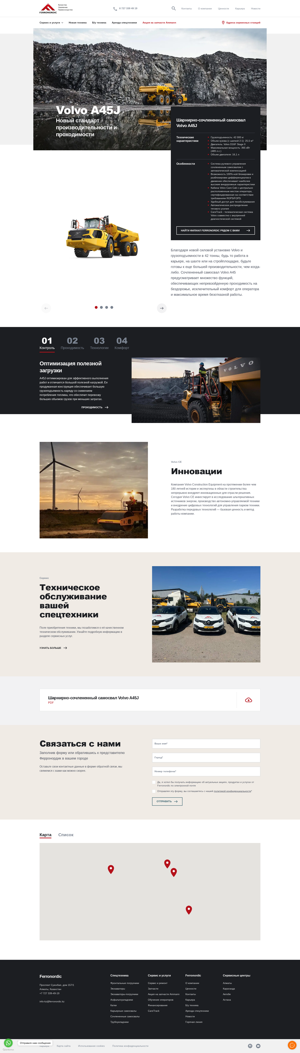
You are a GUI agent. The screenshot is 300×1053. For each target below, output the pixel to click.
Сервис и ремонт (157, 983)
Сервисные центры (236, 975)
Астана (227, 999)
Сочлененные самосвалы (125, 1016)
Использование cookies (91, 1045)
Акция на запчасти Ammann (164, 994)
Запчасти (153, 988)
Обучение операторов (160, 999)
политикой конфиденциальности (232, 791)
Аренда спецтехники (197, 1010)
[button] (96, 307)
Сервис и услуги (159, 975)
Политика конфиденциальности (130, 1045)
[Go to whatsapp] (8, 1043)
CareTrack (153, 1010)
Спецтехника (119, 975)
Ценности (223, 8)
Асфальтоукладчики (121, 999)
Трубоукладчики (119, 1022)
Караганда (229, 988)
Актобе (227, 994)
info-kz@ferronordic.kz (52, 1001)
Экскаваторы (117, 988)
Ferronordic (193, 975)
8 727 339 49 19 (128, 8)
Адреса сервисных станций (243, 22)
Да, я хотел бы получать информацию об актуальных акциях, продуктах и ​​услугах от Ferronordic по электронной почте (205, 784)
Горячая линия (193, 1022)
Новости (255, 8)
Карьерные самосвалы (123, 1010)
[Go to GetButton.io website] (8, 1049)
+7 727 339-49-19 (49, 993)
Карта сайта (63, 1045)
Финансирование (158, 1005)
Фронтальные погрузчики (124, 983)
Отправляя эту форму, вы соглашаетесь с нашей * (204, 791)
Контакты (186, 8)
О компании (205, 8)
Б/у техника (191, 1005)
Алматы (227, 983)
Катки (113, 1005)
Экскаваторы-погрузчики (124, 994)
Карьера (240, 8)
